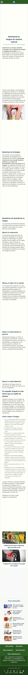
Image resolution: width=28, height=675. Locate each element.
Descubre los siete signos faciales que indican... (17, 638)
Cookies (10, 672)
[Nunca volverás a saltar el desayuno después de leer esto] (8, 625)
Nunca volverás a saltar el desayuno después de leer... (18, 625)
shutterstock (13, 497)
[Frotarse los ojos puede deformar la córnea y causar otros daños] (8, 632)
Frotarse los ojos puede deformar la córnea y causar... (17, 632)
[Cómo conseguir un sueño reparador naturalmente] (8, 612)
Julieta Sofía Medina (20, 44)
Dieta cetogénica (8, 650)
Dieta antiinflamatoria (14, 654)
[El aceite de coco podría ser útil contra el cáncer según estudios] (8, 619)
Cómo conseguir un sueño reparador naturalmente (17, 612)
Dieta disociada (20, 650)
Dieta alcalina (9, 646)
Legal (6, 672)
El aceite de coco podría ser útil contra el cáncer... (18, 619)
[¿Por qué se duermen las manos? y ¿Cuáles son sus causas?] (8, 606)
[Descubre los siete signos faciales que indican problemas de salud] (8, 638)
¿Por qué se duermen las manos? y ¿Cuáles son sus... (18, 606)
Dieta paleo (19, 646)
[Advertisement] (14, 20)
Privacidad (15, 672)
